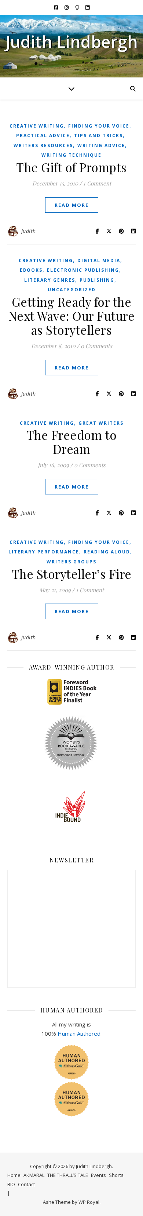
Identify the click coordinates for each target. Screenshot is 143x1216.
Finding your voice (98, 126)
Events (98, 1175)
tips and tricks (98, 135)
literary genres (49, 280)
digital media (98, 260)
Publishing (97, 280)
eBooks (31, 270)
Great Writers (101, 423)
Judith (28, 230)
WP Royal (88, 1202)
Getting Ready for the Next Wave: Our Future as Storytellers (71, 315)
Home (14, 1175)
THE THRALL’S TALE (67, 1175)
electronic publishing (83, 270)
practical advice (43, 135)
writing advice (101, 145)
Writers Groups (71, 562)
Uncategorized (72, 289)
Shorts (116, 1175)
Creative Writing (37, 126)
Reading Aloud (107, 552)
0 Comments (96, 346)
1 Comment (97, 183)
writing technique (71, 155)
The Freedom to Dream (71, 442)
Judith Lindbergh (72, 41)
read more (72, 205)
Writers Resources (43, 145)
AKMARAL (33, 1175)
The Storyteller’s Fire (72, 574)
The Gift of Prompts (71, 167)
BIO (11, 1184)
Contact (26, 1184)
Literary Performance (43, 552)
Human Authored (79, 1033)
